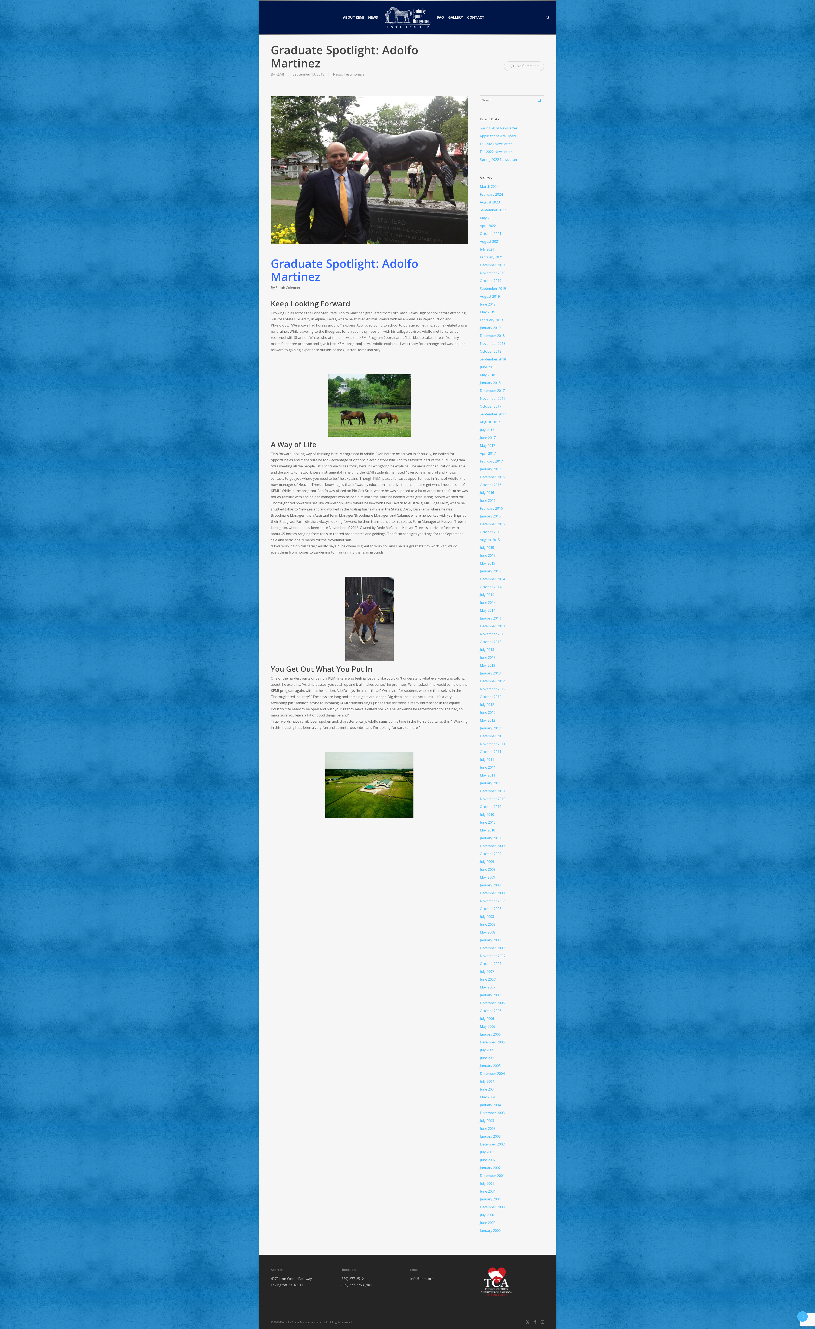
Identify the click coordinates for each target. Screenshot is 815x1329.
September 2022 (493, 210)
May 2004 (487, 1097)
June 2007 (488, 979)
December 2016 (492, 477)
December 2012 (492, 681)
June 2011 (488, 767)
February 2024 (491, 194)
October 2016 (490, 484)
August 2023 (490, 202)
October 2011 (490, 751)
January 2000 (490, 1230)
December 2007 (492, 948)
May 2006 (487, 1026)
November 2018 (492, 343)
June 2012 (488, 712)
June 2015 (488, 555)
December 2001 (492, 1175)
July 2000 (487, 1215)
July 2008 (487, 916)
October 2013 (490, 641)
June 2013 (488, 657)
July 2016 (487, 492)
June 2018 (488, 367)
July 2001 (487, 1183)
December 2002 (492, 1144)
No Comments (528, 65)
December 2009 (492, 846)
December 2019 (492, 265)
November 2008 (492, 901)
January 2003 (490, 1136)
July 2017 (487, 430)
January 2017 (490, 469)
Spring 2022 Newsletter (498, 159)
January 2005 (490, 1065)
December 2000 (492, 1207)
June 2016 (488, 500)
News (337, 74)
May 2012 (487, 720)
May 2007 (487, 987)
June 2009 (488, 869)
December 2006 (492, 1003)
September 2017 (493, 414)
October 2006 (490, 1010)
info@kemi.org (422, 1278)
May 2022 (487, 218)
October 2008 (490, 908)
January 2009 (490, 885)
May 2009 (487, 877)
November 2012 (492, 689)
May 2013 (487, 665)
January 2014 (490, 618)
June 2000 (488, 1222)
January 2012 (490, 728)
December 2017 (492, 390)
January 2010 (490, 838)
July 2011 (487, 759)
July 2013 (487, 649)
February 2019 (491, 320)
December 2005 (492, 1042)
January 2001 (490, 1199)
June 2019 (488, 304)
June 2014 (488, 602)
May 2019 (487, 312)
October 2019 (490, 280)
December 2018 (492, 335)
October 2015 (490, 532)
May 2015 (487, 563)
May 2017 (487, 445)
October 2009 (490, 853)
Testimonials (354, 74)
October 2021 (490, 233)
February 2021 (491, 257)
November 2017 (492, 398)
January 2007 (490, 995)
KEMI (280, 74)
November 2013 (492, 634)
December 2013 (492, 626)
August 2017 (490, 422)
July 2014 (487, 594)
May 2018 (487, 375)
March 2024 (489, 186)
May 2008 (487, 932)
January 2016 (490, 516)
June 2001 (488, 1191)
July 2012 (487, 704)
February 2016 (491, 508)
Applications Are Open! (498, 136)
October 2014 (490, 587)
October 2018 (490, 351)
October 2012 (490, 696)
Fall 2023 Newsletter (496, 144)
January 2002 (490, 1167)
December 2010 (492, 791)
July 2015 (487, 547)
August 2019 (490, 296)
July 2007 (487, 971)
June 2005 (488, 1058)
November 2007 (492, 955)
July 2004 (487, 1081)
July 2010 (487, 814)
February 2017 (491, 461)
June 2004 (488, 1089)
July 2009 (487, 861)
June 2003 (488, 1128)
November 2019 (492, 273)
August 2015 (490, 539)
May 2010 (487, 830)
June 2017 (488, 437)
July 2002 (487, 1152)
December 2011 (492, 736)
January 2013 (490, 673)
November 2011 (492, 744)
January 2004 (490, 1105)
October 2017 (490, 406)
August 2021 (490, 241)
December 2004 (492, 1073)
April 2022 (488, 225)
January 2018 (490, 382)
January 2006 (490, 1034)
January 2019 (490, 327)
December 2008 (492, 893)
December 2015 (492, 524)
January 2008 (490, 940)
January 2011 (490, 783)
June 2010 (488, 822)
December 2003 (492, 1112)
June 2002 (488, 1160)
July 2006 (487, 1018)
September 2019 (493, 288)
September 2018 (493, 359)
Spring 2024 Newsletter (498, 128)
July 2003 (487, 1120)
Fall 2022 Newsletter (496, 151)
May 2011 (487, 775)
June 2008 (488, 924)
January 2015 (490, 571)
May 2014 (487, 610)
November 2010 (492, 798)
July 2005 (487, 1050)
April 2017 (488, 453)
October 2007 (490, 963)
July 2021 (487, 249)
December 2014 (492, 579)
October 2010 (490, 806)
